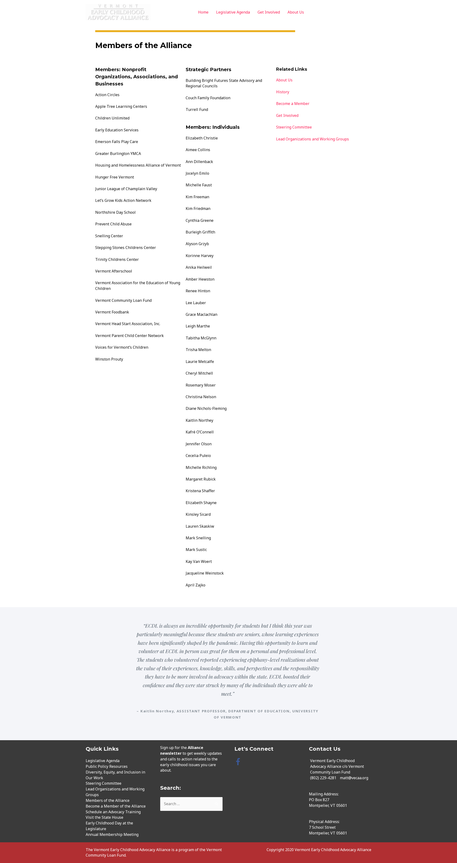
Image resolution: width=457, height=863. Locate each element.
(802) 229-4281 (323, 777)
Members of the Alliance (107, 800)
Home (203, 12)
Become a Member (292, 103)
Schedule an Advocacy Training (113, 811)
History (282, 91)
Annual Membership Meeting (112, 834)
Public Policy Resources (107, 766)
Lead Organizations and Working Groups (312, 139)
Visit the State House (104, 817)
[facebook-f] (239, 761)
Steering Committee (294, 127)
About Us (296, 12)
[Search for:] (191, 803)
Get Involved (269, 12)
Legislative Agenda (233, 12)
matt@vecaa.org (354, 777)
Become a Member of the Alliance (116, 806)
